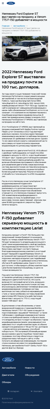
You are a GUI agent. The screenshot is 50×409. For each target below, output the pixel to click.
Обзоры (6, 382)
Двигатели (8, 375)
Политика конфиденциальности (17, 402)
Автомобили (19, 26)
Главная (5, 26)
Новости (29, 368)
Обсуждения (32, 375)
